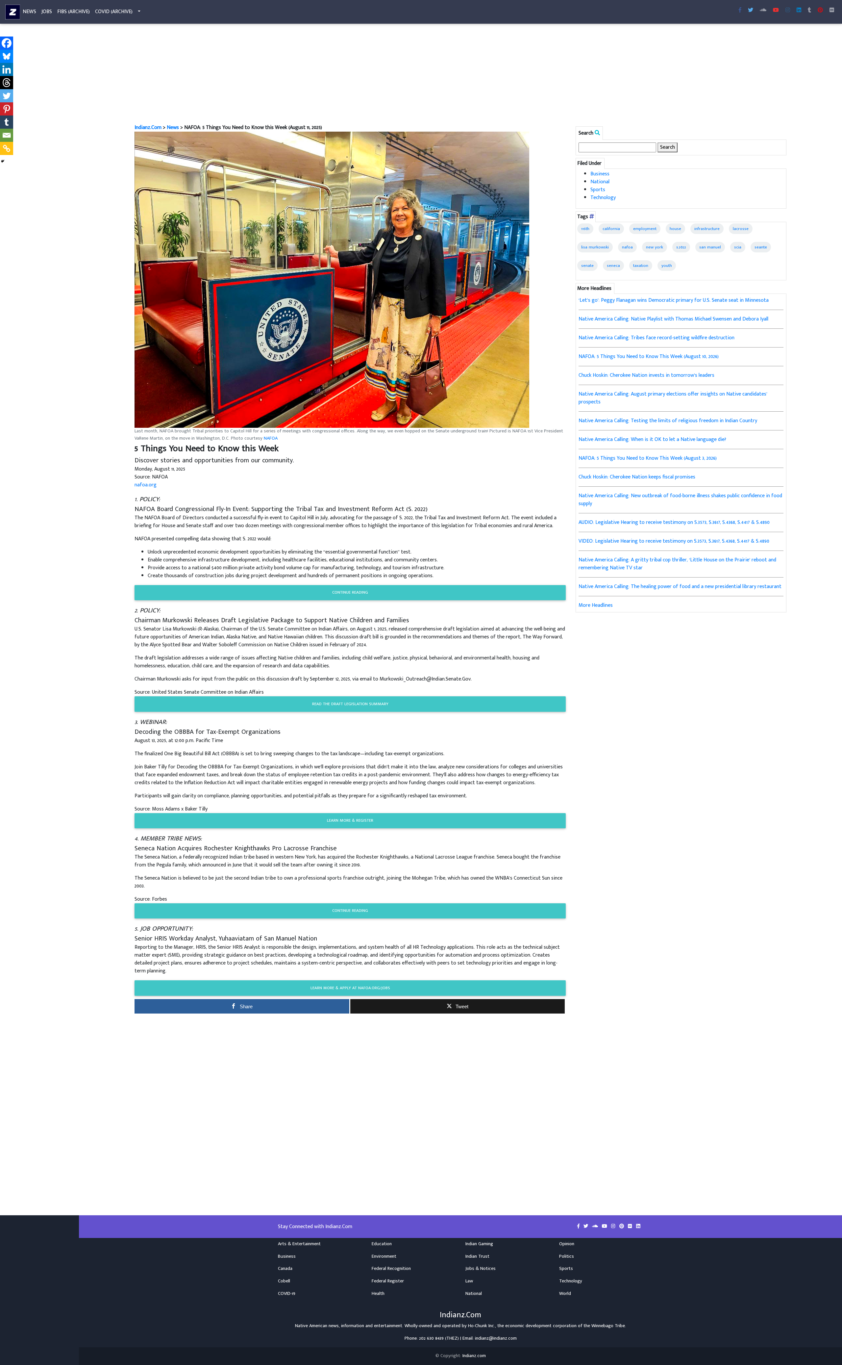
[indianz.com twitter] (750, 10)
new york (654, 247)
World (565, 1294)
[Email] (6, 135)
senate (587, 265)
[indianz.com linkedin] (799, 10)
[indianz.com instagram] (788, 10)
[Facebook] (6, 43)
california (611, 228)
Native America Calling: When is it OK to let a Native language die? (652, 439)
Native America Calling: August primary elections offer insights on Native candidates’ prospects (673, 398)
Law (469, 1281)
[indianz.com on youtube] (775, 10)
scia (737, 247)
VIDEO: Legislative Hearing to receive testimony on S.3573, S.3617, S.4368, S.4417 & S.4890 (674, 541)
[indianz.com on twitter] (586, 1226)
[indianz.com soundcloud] (763, 10)
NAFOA (271, 438)
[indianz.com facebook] (740, 10)
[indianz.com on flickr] (832, 10)
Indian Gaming (479, 1244)
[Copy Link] (6, 148)
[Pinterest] (6, 109)
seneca (613, 265)
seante (761, 247)
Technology (603, 197)
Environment (384, 1256)
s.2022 (681, 247)
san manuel (710, 247)
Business (599, 173)
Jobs (46, 11)
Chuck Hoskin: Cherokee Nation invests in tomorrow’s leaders (646, 375)
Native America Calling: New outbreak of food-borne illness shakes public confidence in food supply (680, 499)
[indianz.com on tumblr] (809, 10)
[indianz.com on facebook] (579, 1226)
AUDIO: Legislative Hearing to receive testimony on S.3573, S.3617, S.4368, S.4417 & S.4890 (674, 522)
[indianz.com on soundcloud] (595, 1226)
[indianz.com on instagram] (614, 1226)
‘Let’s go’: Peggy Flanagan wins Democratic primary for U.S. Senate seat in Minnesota (674, 300)
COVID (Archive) (114, 11)
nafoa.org (146, 484)
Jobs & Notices (480, 1269)
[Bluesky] (6, 56)
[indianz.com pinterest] (820, 10)
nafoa (627, 247)
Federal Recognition (391, 1269)
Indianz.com (474, 1356)
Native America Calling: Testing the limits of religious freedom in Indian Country (668, 420)
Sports (597, 189)
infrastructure (707, 228)
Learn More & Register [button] (350, 820)
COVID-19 (286, 1294)
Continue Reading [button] (350, 592)
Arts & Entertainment (299, 1244)
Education (382, 1244)
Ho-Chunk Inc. (481, 1326)
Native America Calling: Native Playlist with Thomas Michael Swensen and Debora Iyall (673, 319)
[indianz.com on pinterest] (622, 1226)
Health (378, 1294)
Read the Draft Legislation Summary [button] (350, 704)
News (29, 11)
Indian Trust (477, 1256)
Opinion (566, 1244)
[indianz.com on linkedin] (638, 1226)
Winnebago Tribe (608, 1326)
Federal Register (388, 1281)
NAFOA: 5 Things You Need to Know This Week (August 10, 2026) (649, 356)
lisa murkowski (595, 247)
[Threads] (6, 82)
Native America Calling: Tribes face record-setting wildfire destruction (656, 337)
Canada (285, 1269)
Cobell (284, 1281)
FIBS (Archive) (73, 11)
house (675, 228)
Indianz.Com (148, 127)
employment (644, 228)
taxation (640, 265)
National (599, 181)
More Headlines (596, 605)
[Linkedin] (6, 69)
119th (585, 228)
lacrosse (741, 228)
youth (666, 265)
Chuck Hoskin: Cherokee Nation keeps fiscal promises (637, 477)
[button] (332, 280)
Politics (566, 1256)
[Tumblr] (6, 122)
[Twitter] (6, 95)
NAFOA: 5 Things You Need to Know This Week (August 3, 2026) (648, 458)
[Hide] (2, 161)
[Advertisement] (332, 75)
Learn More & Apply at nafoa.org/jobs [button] (350, 988)
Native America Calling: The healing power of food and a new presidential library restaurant (680, 586)
